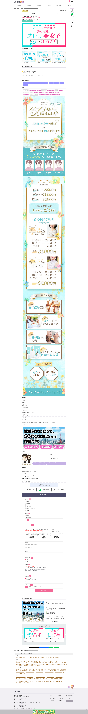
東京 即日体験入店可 (56, 678)
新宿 (46, 640)
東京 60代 (32, 657)
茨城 (17, 699)
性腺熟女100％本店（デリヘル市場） (31, 8)
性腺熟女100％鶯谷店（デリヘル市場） (31, 638)
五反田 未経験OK (58, 672)
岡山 (25, 705)
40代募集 (19, 5)
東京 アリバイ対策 (19, 678)
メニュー (72, 2)
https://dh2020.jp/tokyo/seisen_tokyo (29, 475)
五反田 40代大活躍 (30, 672)
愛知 (15, 702)
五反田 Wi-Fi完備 (56, 681)
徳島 (15, 706)
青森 (15, 698)
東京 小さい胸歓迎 (42, 669)
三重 (39, 702)
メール (72, 19)
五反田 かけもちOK (49, 672)
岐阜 (36, 702)
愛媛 (20, 706)
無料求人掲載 (61, 698)
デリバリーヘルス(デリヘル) (29, 19)
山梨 (20, 702)
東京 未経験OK (28, 670)
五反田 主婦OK (38, 681)
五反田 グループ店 (19, 673)
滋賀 (25, 703)
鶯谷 (26, 640)
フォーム (71, 23)
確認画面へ (44, 590)
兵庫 (17, 703)
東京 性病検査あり (37, 678)
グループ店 (69, 5)
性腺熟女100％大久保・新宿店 (50, 638)
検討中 (68, 2)
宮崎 (29, 708)
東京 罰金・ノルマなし (40, 677)
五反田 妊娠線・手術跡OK (58, 670)
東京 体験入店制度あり (20, 677)
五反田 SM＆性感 (61, 664)
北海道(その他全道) (26, 696)
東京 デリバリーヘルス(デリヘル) (22, 661)
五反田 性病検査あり (47, 681)
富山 (28, 702)
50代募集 (29, 5)
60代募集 (39, 5)
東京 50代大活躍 (60, 669)
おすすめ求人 (49, 5)
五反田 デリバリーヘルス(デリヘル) (23, 664)
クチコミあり (58, 5)
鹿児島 (23, 708)
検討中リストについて (69, 695)
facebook (44, 647)
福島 (28, 698)
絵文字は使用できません (29, 566)
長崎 (20, 708)
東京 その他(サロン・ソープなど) (58, 662)
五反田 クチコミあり (31, 682)
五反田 (22, 8)
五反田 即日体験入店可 (20, 682)
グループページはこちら (55, 621)
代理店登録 (60, 700)
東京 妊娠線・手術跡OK (31, 669)
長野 (25, 702)
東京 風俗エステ (46, 662)
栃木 (15, 699)
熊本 (31, 708)
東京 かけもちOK (19, 670)
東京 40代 (18, 657)
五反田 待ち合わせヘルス (51, 664)
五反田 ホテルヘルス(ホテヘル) (38, 664)
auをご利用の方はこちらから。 (44, 537)
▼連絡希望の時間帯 (28, 547)
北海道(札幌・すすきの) (18, 696)
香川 (17, 706)
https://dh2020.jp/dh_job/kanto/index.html (30, 478)
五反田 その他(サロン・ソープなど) (32, 665)
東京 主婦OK (28, 678)
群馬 (20, 699)
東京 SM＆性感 (37, 662)
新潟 (23, 702)
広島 (15, 705)
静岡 (17, 702)
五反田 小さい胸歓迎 (20, 672)
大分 (26, 708)
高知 (23, 706)
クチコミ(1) (55, 13)
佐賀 (17, 708)
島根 (23, 705)
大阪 (15, 703)
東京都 (18, 8)
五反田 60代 (54, 657)
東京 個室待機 (59, 677)
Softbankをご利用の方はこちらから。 (56, 537)
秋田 (23, 698)
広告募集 (59, 695)
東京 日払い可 (30, 677)
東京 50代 (25, 657)
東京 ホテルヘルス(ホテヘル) (37, 661)
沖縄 (34, 708)
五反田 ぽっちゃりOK (47, 670)
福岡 (15, 708)
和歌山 (29, 703)
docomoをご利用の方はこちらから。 (31, 537)
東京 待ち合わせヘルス (50, 661)
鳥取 (20, 705)
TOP (15, 8)
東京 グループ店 (37, 670)
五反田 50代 (46, 657)
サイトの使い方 (52, 700)
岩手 (17, 698)
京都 (20, 703)
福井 (33, 702)
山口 (17, 705)
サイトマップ (68, 698)
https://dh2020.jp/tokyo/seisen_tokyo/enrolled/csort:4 (32, 425)
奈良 (23, 703)
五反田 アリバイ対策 (28, 681)
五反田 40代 (39, 657)
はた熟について (52, 698)
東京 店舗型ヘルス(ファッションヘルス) (24, 662)
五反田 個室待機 (19, 681)
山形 (25, 698)
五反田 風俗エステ (19, 665)
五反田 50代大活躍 (39, 672)
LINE (54, 647)
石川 (31, 702)
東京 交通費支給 (50, 677)
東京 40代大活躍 (51, 669)
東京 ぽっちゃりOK (20, 669)
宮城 (20, 698)
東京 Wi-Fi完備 (46, 678)
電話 (72, 11)
